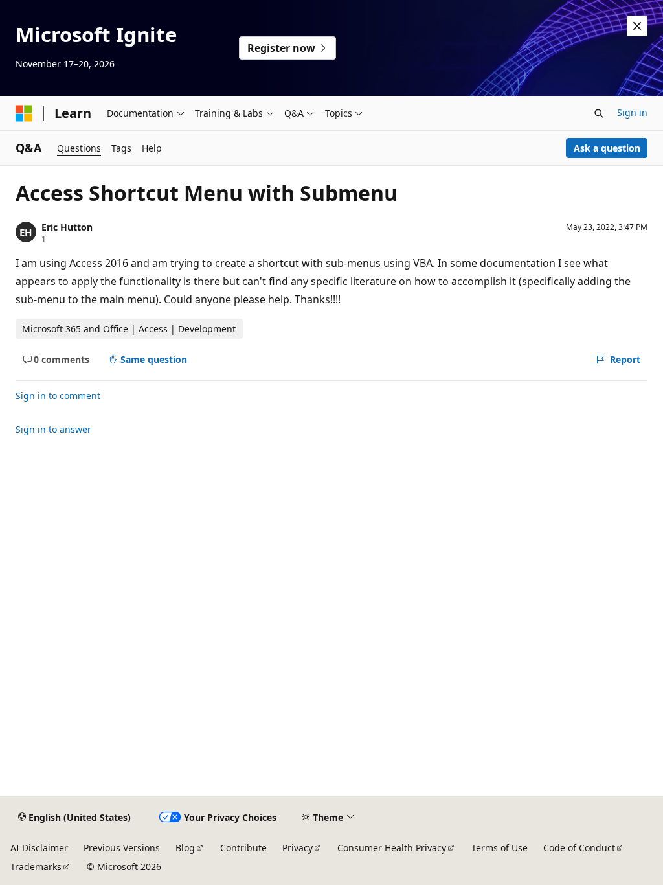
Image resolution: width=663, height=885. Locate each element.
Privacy (297, 848)
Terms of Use (499, 848)
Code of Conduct (579, 848)
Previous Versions (122, 848)
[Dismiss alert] (637, 26)
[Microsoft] (24, 113)
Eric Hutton (67, 227)
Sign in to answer (53, 429)
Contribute (243, 848)
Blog (185, 848)
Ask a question (607, 148)
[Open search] (599, 113)
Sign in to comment (58, 395)
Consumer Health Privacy (391, 848)
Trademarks (36, 866)
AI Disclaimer (39, 848)
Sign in (632, 112)
